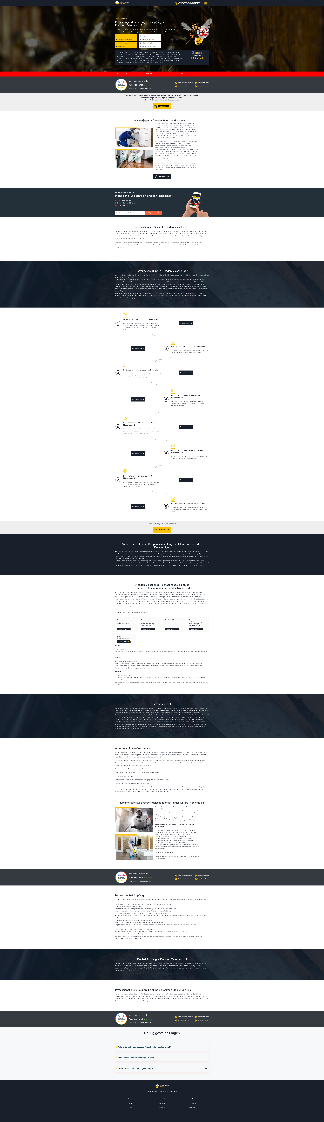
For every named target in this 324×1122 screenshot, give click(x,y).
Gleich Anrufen (123, 629)
